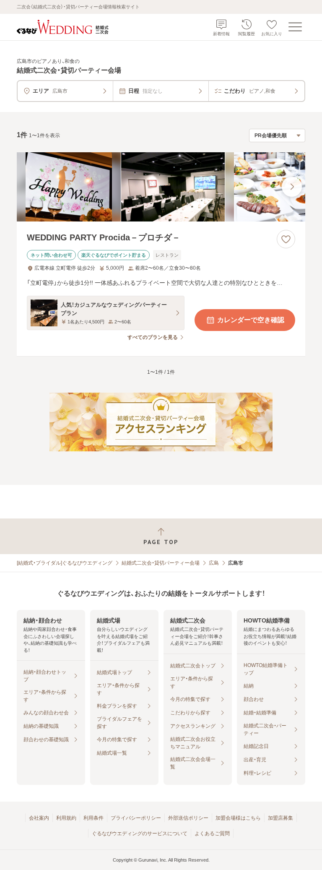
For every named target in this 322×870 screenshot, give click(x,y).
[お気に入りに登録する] (286, 239)
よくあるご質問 (212, 833)
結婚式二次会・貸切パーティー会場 (161, 563)
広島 (214, 563)
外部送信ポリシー (188, 818)
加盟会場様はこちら (238, 818)
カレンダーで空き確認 (250, 319)
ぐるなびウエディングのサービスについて (139, 833)
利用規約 (66, 818)
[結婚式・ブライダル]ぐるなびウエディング (64, 563)
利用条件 (93, 818)
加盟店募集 (280, 818)
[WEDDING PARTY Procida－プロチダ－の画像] (161, 186)
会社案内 (39, 818)
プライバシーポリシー (136, 818)
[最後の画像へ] (292, 187)
